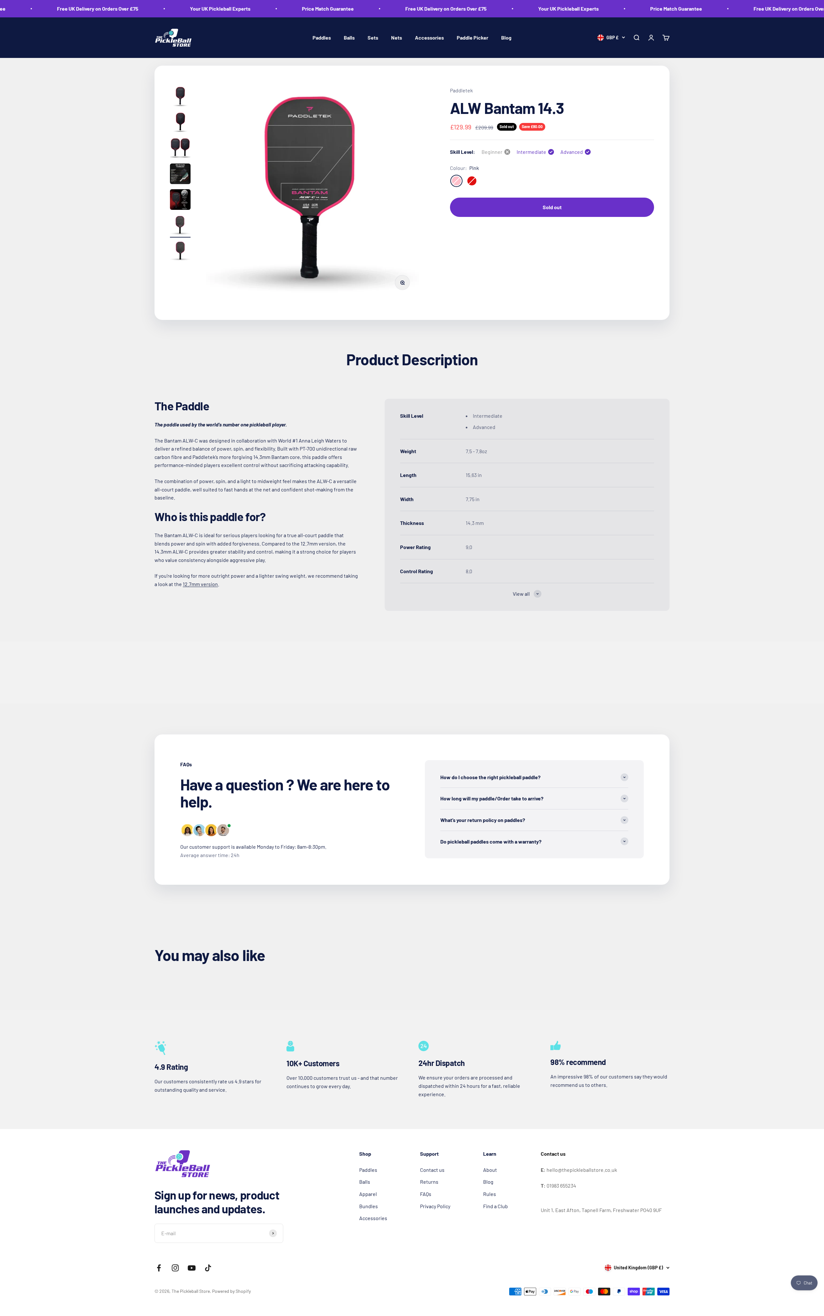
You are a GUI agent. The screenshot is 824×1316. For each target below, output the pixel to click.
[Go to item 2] (180, 123)
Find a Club (495, 1206)
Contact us (432, 1170)
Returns (429, 1182)
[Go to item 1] (180, 97)
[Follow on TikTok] (208, 1268)
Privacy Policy (435, 1206)
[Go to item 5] (180, 200)
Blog (506, 37)
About (490, 1170)
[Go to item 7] (180, 252)
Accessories (429, 37)
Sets (373, 37)
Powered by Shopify (231, 1291)
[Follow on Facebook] (158, 1268)
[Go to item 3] (180, 149)
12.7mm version (200, 584)
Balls (349, 37)
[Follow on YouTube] (191, 1268)
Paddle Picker (472, 37)
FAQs (425, 1194)
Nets (396, 37)
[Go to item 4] (180, 174)
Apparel (368, 1194)
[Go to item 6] (180, 226)
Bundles (368, 1206)
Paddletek (461, 90)
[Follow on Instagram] (175, 1268)
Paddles (322, 37)
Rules (489, 1194)
